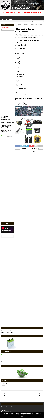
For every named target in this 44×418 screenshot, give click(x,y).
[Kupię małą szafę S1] (3, 177)
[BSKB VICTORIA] (22, 9)
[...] (8, 131)
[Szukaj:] (37, 21)
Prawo (29, 17)
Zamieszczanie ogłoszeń (5, 27)
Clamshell (6, 223)
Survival (13, 17)
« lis (2, 398)
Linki (2, 19)
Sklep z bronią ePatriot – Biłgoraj (7, 330)
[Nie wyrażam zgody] (42, 415)
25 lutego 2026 (9, 136)
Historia (34, 17)
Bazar (6, 19)
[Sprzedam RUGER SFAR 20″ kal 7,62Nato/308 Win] (7, 72)
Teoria (39, 17)
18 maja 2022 (19, 34)
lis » (4, 398)
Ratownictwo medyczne (22, 17)
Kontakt (10, 19)
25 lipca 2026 (4, 120)
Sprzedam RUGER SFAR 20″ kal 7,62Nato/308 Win (6, 117)
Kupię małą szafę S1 (10, 135)
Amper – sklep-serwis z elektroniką (7, 332)
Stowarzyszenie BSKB (5, 17)
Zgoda (22, 416)
